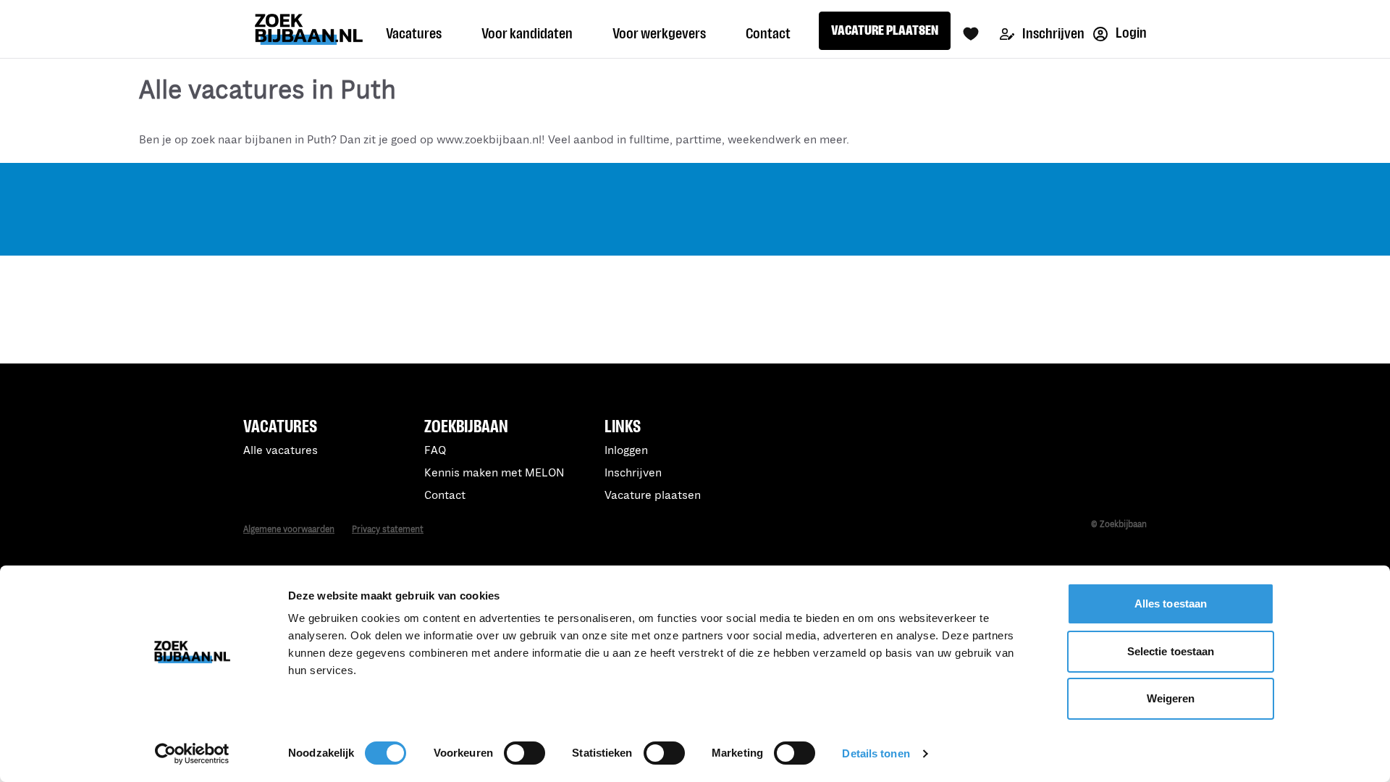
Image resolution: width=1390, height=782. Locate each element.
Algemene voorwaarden (288, 529)
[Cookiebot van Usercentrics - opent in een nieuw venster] (192, 754)
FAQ (435, 451)
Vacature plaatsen (653, 496)
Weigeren (1171, 698)
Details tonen (875, 753)
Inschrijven (1052, 33)
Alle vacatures (280, 451)
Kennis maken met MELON (494, 473)
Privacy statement (388, 529)
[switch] (524, 753)
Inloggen (626, 451)
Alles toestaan (1170, 603)
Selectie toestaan (1171, 651)
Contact (445, 496)
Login (1130, 33)
